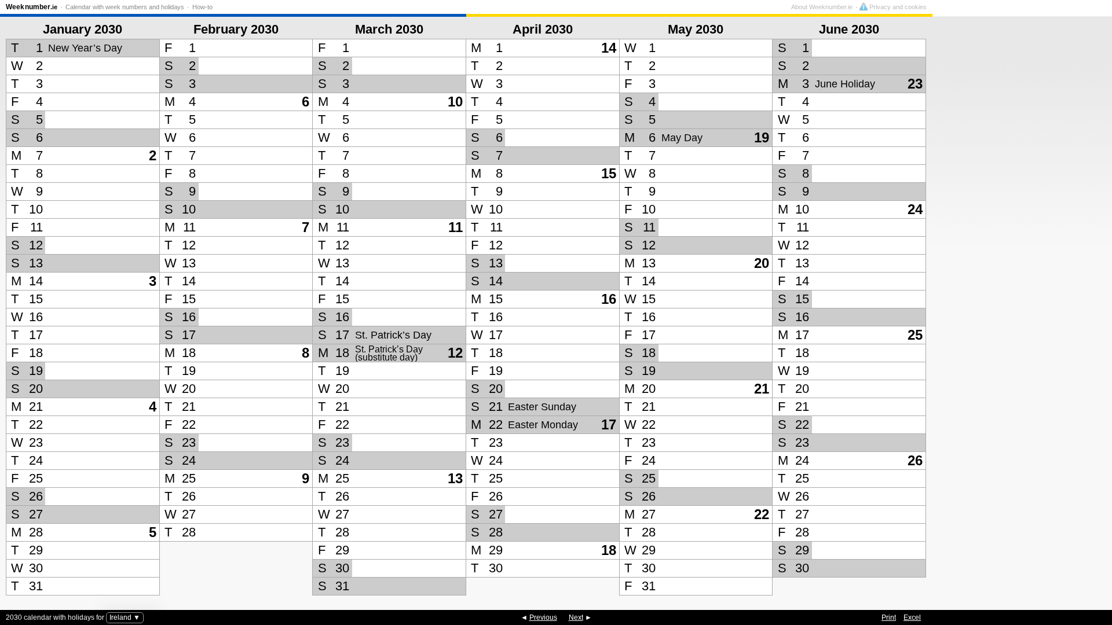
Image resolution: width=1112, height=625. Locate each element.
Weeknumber (31, 7)
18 (608, 550)
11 (455, 227)
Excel (912, 617)
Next (576, 617)
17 (608, 424)
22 (761, 514)
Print (888, 617)
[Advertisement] (1019, 306)
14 (608, 48)
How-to (202, 6)
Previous (543, 617)
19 (761, 137)
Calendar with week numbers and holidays (124, 6)
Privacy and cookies (897, 6)
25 (915, 335)
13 (455, 478)
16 (608, 299)
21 (761, 388)
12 (455, 353)
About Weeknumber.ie (822, 6)
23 (915, 83)
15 (608, 173)
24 (915, 209)
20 (761, 263)
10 (455, 101)
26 (915, 460)
